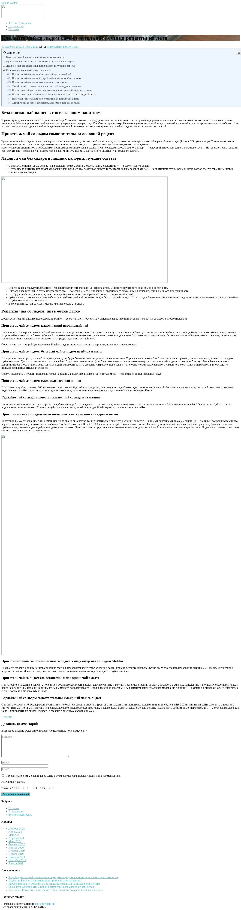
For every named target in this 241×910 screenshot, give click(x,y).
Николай (52, 46)
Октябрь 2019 (16, 857)
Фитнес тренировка (20, 22)
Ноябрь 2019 (16, 853)
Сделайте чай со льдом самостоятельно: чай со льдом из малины (46, 86)
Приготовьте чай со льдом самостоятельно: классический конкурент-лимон (52, 90)
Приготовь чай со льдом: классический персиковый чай (41, 74)
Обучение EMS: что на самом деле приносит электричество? (45, 880)
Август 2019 (15, 863)
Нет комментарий (68, 46)
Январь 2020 (16, 847)
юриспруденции (45, 903)
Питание (13, 29)
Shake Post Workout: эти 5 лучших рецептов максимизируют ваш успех (51, 886)
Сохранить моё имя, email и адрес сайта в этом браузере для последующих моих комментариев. (63, 775)
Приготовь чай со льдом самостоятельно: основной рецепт (40, 61)
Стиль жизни (16, 26)
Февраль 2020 (16, 844)
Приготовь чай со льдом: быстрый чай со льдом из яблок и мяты (46, 78)
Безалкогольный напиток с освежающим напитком (35, 57)
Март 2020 (14, 841)
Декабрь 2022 (16, 828)
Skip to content (9, 2)
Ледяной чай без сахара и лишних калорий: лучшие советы (40, 65)
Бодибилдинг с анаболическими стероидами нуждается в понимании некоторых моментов (63, 877)
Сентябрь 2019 (17, 860)
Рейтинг (7, 788)
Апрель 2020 (16, 838)
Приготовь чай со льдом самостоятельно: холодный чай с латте (45, 98)
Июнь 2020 (15, 831)
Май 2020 (14, 834)
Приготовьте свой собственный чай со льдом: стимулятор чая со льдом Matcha (53, 94)
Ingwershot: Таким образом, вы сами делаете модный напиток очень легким (54, 883)
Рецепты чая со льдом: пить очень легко (29, 70)
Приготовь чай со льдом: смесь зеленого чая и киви (39, 82)
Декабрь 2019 (16, 850)
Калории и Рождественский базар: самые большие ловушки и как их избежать (55, 890)
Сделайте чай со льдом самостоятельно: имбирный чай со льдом (46, 102)
